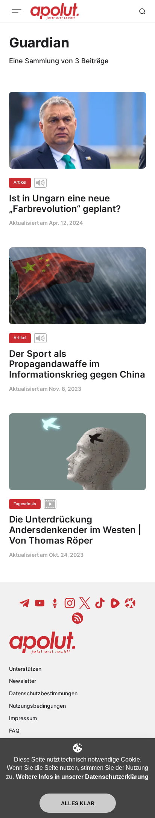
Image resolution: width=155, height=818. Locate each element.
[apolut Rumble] (115, 603)
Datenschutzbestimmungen (43, 693)
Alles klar (77, 803)
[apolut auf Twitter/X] (85, 603)
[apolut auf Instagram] (70, 603)
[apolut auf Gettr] (55, 603)
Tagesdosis (25, 503)
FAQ (14, 730)
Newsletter (22, 681)
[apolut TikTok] (100, 603)
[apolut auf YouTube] (40, 603)
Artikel (20, 182)
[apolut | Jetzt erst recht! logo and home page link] (42, 642)
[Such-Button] (142, 11)
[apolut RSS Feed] (77, 618)
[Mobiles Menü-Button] (16, 11)
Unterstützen (25, 669)
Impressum (23, 718)
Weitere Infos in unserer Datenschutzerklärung (82, 777)
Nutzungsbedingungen (37, 705)
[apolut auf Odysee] (130, 603)
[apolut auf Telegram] (24, 603)
